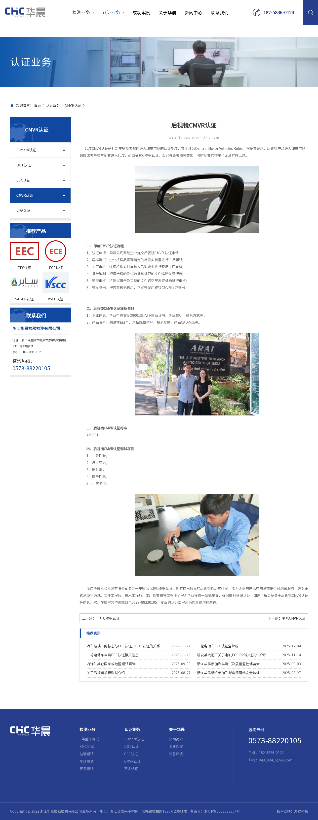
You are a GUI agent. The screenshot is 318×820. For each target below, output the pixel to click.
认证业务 (111, 12)
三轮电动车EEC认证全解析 (217, 646)
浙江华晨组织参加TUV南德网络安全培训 (228, 673)
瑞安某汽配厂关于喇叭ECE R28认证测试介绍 (232, 655)
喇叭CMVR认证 (293, 618)
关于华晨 (167, 12)
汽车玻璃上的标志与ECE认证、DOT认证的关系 (123, 646)
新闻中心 (193, 12)
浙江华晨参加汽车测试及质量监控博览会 (228, 664)
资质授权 (176, 746)
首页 (37, 105)
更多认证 (23, 210)
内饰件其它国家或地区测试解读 (111, 664)
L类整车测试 (89, 739)
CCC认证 (23, 180)
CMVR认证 (73, 105)
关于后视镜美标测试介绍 (106, 673)
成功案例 (141, 12)
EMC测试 (87, 746)
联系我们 (220, 12)
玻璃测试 (86, 754)
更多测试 (86, 769)
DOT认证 (23, 165)
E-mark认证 (26, 150)
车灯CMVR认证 (107, 618)
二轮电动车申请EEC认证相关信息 (113, 655)
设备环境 (176, 754)
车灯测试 (86, 761)
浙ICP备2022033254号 (222, 811)
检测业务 (81, 12)
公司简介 (176, 739)
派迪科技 (301, 811)
